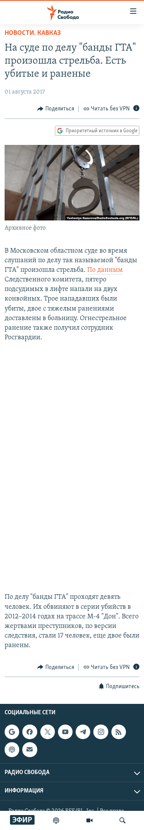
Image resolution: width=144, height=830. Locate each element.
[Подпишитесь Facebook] (29, 732)
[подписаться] (29, 749)
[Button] (55, 109)
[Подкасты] (12, 749)
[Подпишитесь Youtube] (65, 732)
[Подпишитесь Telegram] (83, 732)
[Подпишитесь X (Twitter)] (47, 732)
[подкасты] (56, 820)
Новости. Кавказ (33, 33)
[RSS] (118, 732)
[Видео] (89, 820)
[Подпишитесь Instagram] (100, 732)
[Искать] (122, 820)
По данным (105, 270)
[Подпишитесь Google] (12, 732)
